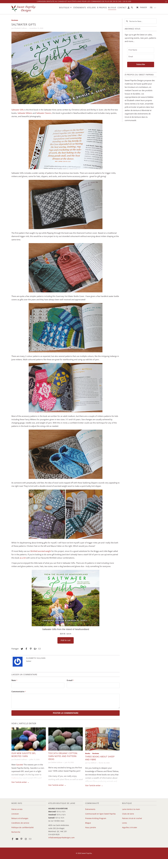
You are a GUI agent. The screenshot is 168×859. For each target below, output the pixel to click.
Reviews (14, 20)
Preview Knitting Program (95, 818)
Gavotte (19, 764)
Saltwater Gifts (17, 109)
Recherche (15, 832)
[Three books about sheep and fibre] (102, 738)
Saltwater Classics (43, 113)
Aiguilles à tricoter (129, 827)
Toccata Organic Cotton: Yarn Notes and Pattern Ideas (63, 756)
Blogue (88, 823)
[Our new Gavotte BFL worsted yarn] (28, 739)
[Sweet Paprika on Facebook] (12, 838)
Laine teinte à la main (131, 809)
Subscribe (140, 64)
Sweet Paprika (86, 853)
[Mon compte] (129, 8)
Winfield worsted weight (40, 551)
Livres (124, 823)
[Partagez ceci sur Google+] (35, 648)
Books (87, 753)
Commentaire (18, 691)
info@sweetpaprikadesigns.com (61, 837)
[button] (153, 7)
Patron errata (16, 809)
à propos (102, 8)
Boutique (65, 7)
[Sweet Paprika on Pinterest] (21, 838)
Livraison (15, 814)
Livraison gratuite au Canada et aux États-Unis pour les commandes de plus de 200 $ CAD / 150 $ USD (84, 1)
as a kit (23, 558)
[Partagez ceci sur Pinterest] (30, 648)
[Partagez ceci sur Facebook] (26, 648)
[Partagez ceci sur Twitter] (21, 648)
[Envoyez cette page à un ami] (39, 648)
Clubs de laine (128, 814)
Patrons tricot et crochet (132, 818)
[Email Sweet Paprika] (30, 838)
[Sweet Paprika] (23, 8)
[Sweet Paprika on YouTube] (17, 838)
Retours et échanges (19, 818)
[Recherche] (132, 8)
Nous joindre (90, 827)
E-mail (70, 680)
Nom (14, 680)
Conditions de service (20, 823)
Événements (90, 809)
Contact (121, 8)
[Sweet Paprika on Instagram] (26, 838)
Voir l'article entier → (20, 782)
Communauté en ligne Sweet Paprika (100, 814)
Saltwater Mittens (25, 113)
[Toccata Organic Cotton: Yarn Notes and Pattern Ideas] (65, 739)
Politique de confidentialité (22, 827)
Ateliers (91, 8)
